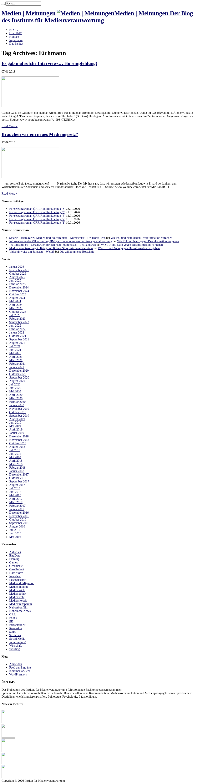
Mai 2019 (15, 426)
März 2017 (16, 502)
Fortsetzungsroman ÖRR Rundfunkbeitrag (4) (37, 212)
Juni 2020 (15, 387)
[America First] (8, 750)
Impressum (16, 40)
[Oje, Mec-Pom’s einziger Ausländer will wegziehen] (8, 736)
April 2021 (16, 356)
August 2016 (17, 526)
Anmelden (15, 664)
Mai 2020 (15, 391)
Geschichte (16, 566)
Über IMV (15, 33)
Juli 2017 (14, 488)
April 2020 (16, 394)
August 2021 (17, 342)
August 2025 (17, 277)
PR (11, 621)
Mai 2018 (15, 457)
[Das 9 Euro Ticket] (8, 777)
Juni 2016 (15, 533)
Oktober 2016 (17, 519)
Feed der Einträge (20, 667)
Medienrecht (16, 597)
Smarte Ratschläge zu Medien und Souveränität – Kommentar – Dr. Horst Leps (57, 237)
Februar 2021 (17, 363)
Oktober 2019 (17, 412)
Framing (14, 559)
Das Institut (16, 43)
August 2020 (17, 381)
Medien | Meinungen (29, 13)
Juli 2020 (14, 384)
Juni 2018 (15, 453)
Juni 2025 (15, 280)
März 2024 (16, 308)
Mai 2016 (15, 536)
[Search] (3, 4)
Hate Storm (16, 572)
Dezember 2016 (19, 512)
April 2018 (16, 460)
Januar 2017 (16, 509)
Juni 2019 (15, 422)
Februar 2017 (17, 505)
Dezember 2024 (19, 287)
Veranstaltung (17, 642)
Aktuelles (15, 552)
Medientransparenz (20, 604)
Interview (15, 576)
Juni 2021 (15, 349)
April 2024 (16, 304)
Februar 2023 (17, 318)
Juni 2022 (15, 325)
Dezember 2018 (19, 436)
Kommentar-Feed (20, 671)
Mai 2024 (15, 301)
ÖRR (12, 614)
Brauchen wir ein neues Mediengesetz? (40, 134)
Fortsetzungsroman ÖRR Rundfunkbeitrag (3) (37, 215)
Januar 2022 (16, 332)
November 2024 (19, 291)
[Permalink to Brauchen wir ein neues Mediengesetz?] (30, 177)
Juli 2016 (14, 530)
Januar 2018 (16, 471)
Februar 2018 (17, 467)
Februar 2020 (17, 401)
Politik (13, 617)
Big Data (14, 555)
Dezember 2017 (19, 474)
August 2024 (17, 297)
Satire (12, 631)
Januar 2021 (16, 367)
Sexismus (15, 635)
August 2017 (17, 484)
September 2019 (19, 415)
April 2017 (16, 498)
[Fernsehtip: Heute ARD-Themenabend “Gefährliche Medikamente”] (8, 722)
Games (13, 562)
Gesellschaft (16, 569)
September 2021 (19, 339)
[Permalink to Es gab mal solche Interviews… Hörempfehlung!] (30, 106)
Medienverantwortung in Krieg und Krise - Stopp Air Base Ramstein (51, 248)
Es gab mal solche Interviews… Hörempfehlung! (49, 63)
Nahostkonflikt (18, 607)
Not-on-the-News (20, 611)
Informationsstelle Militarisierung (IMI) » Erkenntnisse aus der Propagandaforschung (60, 241)
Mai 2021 (15, 353)
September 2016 (19, 523)
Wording (14, 649)
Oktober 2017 (17, 478)
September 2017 (19, 481)
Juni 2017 (15, 491)
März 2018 (16, 464)
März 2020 (16, 398)
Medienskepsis (18, 600)
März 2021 (16, 360)
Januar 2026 (16, 266)
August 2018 (17, 446)
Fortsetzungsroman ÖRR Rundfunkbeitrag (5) (37, 208)
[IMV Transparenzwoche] (8, 763)
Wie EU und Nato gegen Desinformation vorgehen (141, 237)
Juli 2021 (14, 346)
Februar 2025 (17, 284)
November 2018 (19, 439)
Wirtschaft (15, 645)
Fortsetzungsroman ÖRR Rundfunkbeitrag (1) (37, 222)
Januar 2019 (16, 433)
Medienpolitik (17, 593)
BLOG (13, 29)
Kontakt (14, 36)
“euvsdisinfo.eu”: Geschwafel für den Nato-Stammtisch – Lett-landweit (52, 244)
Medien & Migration (21, 583)
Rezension (15, 628)
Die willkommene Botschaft (77, 251)
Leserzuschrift (17, 579)
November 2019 (19, 408)
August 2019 (17, 419)
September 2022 (19, 322)
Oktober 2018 (17, 443)
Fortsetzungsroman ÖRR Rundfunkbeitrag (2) (37, 219)
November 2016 (19, 516)
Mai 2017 (15, 495)
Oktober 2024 (17, 294)
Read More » (10, 126)
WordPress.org (18, 674)
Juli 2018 (14, 450)
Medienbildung (18, 586)
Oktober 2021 (17, 336)
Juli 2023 (14, 315)
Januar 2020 (16, 405)
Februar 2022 (17, 329)
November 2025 (19, 270)
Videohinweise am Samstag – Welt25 (31, 251)
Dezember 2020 (19, 370)
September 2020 (19, 377)
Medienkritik (17, 590)
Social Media (17, 638)
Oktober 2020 (17, 374)
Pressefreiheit (17, 624)
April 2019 (16, 429)
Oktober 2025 (17, 273)
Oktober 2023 (17, 311)
